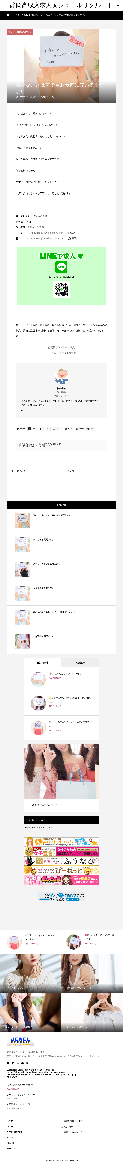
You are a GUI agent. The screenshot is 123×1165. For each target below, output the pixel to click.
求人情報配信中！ (14, 1108)
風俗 (32, 446)
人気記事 (80, 662)
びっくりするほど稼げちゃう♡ (21, 1094)
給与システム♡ (13, 1098)
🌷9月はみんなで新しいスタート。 (65, 674)
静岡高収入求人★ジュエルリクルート (61, 5)
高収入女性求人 (55, 678)
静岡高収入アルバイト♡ (18, 1104)
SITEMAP (11, 1148)
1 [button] (91, 747)
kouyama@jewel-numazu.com (47, 233)
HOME (10, 1121)
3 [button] (96, 747)
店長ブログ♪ (67, 1126)
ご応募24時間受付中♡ (72, 1121)
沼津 (24, 446)
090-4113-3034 (36, 227)
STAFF (10, 1137)
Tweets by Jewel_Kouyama (38, 827)
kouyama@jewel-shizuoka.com (47, 238)
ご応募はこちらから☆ (72, 1132)
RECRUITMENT (14, 1132)
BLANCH (11, 1143)
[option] (61, 778)
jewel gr (31, 444)
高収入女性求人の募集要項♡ (20, 1085)
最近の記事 (43, 662)
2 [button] (93, 747)
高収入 (38, 446)
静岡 (28, 446)
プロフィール (60, 396)
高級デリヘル (47, 446)
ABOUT (10, 1126)
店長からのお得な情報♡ (20, 32)
